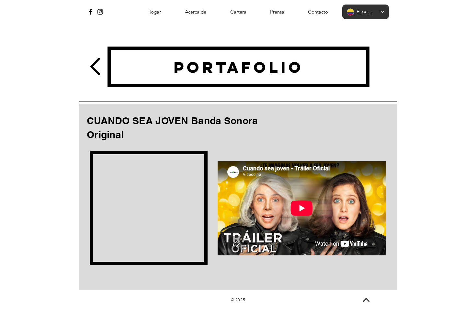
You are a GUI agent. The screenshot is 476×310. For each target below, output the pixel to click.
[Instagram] (100, 12)
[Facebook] (90, 12)
